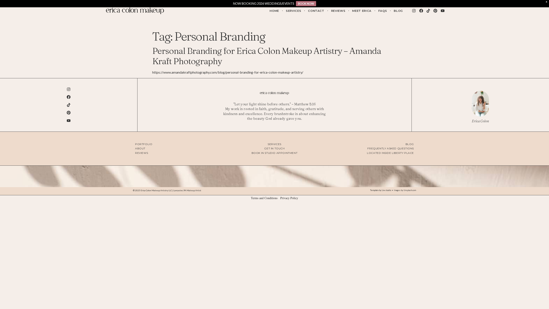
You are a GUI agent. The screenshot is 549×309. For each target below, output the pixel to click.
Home (274, 10)
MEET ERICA (361, 10)
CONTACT (316, 10)
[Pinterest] (435, 10)
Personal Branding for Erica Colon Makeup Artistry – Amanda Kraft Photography (266, 55)
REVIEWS (338, 10)
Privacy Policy (289, 198)
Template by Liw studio (380, 190)
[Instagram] (413, 10)
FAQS (382, 10)
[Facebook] (421, 10)
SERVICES (293, 10)
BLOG (398, 10)
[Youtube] (442, 10)
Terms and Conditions (264, 198)
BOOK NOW (306, 3)
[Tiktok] (428, 10)
